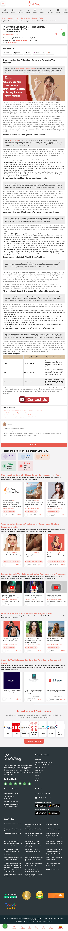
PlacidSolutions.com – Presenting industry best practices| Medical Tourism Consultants (33, 844)
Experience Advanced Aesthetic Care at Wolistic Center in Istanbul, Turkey (55, 596)
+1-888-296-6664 (44, 793)
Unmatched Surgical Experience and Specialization (18, 415)
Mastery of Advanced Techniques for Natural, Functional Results (21, 417)
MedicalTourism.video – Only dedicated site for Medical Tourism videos (34, 859)
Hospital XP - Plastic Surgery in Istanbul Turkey (11, 691)
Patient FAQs (39, 770)
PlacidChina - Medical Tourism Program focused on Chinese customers (13, 843)
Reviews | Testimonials (11, 801)
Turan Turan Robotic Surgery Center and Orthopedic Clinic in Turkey (34, 691)
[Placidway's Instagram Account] (24, 784)
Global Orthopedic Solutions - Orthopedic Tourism (33, 875)
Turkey (41, 18)
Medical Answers (13, 18)
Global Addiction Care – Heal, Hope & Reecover (32, 870)
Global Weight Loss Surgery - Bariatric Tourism (34, 864)
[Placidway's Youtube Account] (15, 784)
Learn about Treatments (11, 804)
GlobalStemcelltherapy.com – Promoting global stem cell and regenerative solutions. (13, 865)
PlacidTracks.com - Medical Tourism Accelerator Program (33, 835)
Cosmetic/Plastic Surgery (29, 18)
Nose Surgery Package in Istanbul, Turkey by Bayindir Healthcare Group (56, 504)
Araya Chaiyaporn (12, 42)
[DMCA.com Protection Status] (39, 895)
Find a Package (9, 796)
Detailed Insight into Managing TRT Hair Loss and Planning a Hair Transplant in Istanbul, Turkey (11, 596)
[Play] (63, 34)
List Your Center (40, 767)
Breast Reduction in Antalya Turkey (56, 555)
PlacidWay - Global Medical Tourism (12, 830)
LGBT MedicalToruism (52, 870)
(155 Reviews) (36, 696)
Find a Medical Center (11, 793)
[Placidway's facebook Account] (5, 784)
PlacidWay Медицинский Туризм (33, 825)
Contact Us (38, 778)
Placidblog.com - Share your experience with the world (54, 842)
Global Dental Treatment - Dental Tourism (12, 870)
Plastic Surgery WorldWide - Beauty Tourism (54, 858)
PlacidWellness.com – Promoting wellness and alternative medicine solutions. (11, 852)
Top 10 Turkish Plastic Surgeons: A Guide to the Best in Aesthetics (33, 640)
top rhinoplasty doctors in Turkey (25, 68)
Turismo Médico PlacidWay (33, 829)
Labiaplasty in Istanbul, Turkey (32, 555)
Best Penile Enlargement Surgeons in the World (10, 639)
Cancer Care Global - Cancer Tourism (13, 875)
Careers (37, 775)
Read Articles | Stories (11, 806)
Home (3, 18)
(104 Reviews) (58, 696)
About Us (38, 759)
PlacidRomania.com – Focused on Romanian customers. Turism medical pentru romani (54, 836)
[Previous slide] (3, 500)
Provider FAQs (39, 773)
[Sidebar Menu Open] (3, 4)
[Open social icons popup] (56, 34)
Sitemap (37, 780)
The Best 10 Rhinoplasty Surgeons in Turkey (55, 639)
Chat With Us (34, 445)
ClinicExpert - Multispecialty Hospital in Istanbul (56, 691)
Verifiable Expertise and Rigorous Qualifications (17, 413)
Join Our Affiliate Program (43, 762)
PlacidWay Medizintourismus (13, 824)
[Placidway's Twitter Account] (10, 784)
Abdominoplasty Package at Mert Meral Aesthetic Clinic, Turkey (34, 504)
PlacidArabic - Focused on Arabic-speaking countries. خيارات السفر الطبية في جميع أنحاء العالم (54, 852)
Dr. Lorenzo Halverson (22, 40)
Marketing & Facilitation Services (45, 765)
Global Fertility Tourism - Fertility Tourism (53, 864)
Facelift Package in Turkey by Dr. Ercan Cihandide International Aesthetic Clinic (11, 504)
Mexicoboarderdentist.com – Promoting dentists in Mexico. (13, 859)
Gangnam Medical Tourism (12, 833)
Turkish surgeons (14, 140)
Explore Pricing (9, 799)
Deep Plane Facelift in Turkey (11, 555)
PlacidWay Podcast (52, 824)
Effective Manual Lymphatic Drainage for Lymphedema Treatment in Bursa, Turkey (33, 596)
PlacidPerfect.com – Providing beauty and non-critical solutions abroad (33, 851)
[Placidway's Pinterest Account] (20, 784)
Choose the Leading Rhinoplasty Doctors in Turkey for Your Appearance (23, 410)
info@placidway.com (44, 798)
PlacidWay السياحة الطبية (53, 829)
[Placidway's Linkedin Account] (29, 784)
